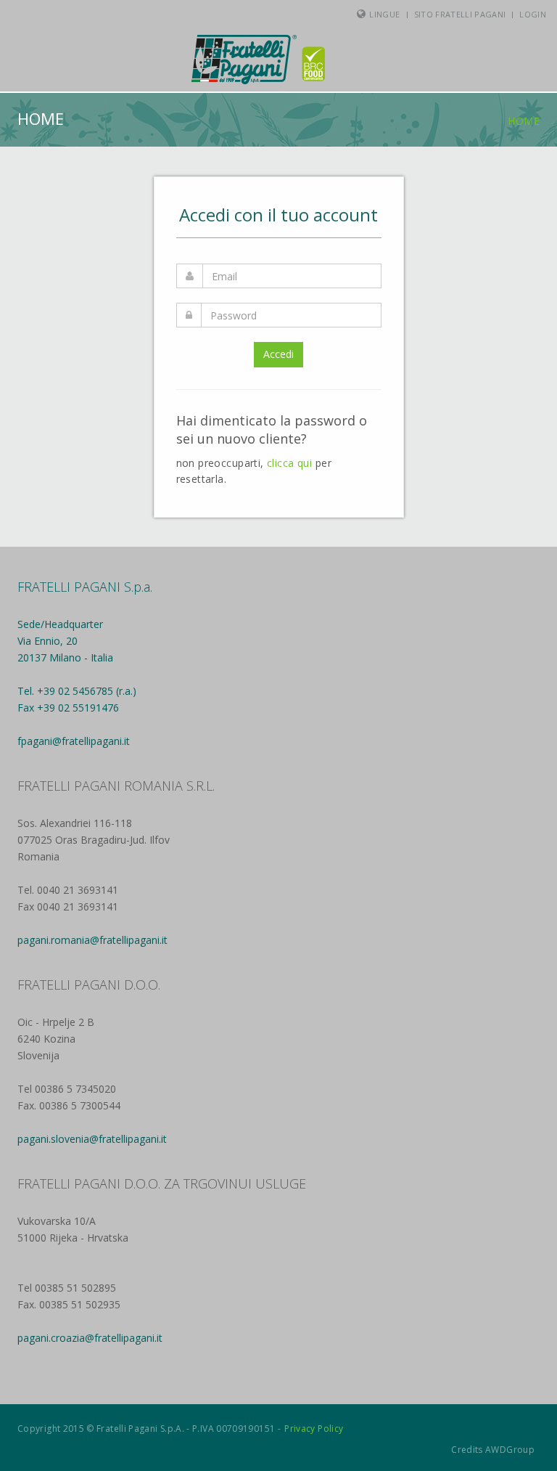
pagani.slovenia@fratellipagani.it (92, 1139)
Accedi (278, 354)
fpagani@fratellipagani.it (73, 741)
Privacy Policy (313, 1428)
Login (532, 14)
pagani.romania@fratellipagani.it (92, 940)
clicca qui (289, 463)
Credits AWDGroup (493, 1449)
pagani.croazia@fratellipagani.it (89, 1338)
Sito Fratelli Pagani (460, 14)
